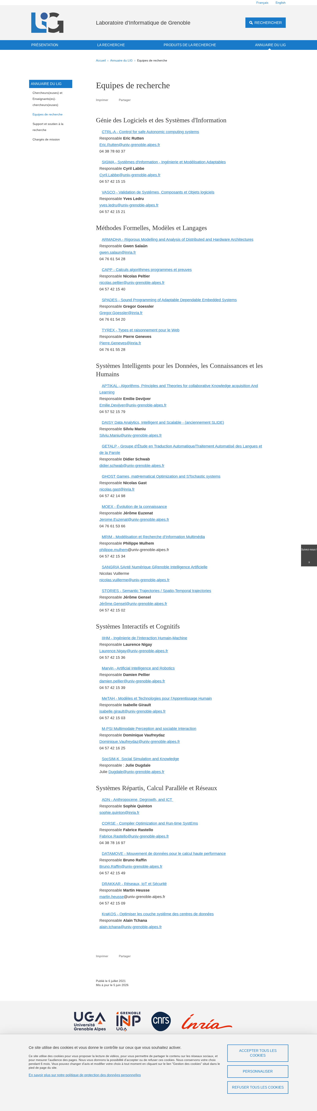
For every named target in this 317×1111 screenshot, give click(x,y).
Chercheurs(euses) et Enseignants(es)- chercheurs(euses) (47, 99)
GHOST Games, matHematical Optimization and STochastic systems (161, 476)
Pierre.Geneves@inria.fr (120, 343)
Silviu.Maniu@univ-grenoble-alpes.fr (130, 435)
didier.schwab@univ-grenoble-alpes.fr (131, 465)
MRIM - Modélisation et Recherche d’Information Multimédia (153, 537)
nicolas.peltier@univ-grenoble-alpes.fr (132, 283)
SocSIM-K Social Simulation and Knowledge (140, 759)
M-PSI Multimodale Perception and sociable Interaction (149, 728)
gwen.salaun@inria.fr (117, 252)
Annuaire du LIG (270, 45)
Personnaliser (258, 1071)
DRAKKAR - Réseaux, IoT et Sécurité (134, 884)
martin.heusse (111, 897)
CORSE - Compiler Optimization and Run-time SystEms (150, 823)
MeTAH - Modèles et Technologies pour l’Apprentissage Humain (157, 698)
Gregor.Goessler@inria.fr (121, 313)
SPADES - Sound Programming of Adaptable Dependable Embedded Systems (169, 300)
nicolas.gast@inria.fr (117, 489)
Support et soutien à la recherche (48, 127)
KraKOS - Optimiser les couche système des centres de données (158, 914)
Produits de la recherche (190, 45)
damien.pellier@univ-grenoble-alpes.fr (132, 681)
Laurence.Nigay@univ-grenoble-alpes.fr (133, 651)
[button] (136, 100)
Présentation (44, 45)
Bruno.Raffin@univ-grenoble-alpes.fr (130, 866)
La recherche (111, 45)
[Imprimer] (113, 100)
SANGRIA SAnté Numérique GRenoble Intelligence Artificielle (154, 567)
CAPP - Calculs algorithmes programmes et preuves (147, 270)
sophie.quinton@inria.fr (119, 812)
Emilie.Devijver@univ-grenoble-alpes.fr (132, 405)
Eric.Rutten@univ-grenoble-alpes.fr (129, 145)
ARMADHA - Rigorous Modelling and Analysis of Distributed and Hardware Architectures (177, 239)
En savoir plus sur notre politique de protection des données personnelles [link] (85, 1075)
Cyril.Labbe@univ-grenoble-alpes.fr (129, 175)
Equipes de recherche (48, 114)
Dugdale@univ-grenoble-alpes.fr (136, 772)
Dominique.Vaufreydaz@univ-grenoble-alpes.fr (139, 741)
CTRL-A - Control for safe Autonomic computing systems (150, 132)
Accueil (101, 60)
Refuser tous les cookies (258, 1087)
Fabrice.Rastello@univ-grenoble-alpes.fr (134, 836)
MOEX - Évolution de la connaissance (134, 506)
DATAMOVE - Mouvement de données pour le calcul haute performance (164, 853)
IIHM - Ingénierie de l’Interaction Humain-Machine (144, 638)
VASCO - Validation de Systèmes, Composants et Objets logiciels (158, 192)
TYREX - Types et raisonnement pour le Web (140, 330)
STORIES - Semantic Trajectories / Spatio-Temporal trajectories (156, 591)
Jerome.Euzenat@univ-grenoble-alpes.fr (134, 519)
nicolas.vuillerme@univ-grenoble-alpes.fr (134, 580)
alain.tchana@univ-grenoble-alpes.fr (130, 927)
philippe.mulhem (113, 550)
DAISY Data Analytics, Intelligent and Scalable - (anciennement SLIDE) (163, 422)
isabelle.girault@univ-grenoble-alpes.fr (132, 711)
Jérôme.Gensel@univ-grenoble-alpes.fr (133, 604)
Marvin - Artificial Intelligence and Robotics (138, 668)
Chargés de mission (46, 139)
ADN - (137, 799)
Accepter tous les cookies (258, 1053)
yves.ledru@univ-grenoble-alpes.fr (128, 205)
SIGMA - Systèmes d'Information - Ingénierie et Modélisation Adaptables (164, 162)
